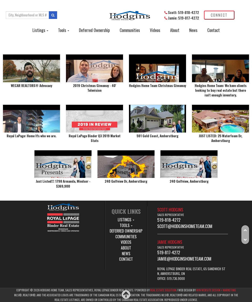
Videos (155, 30)
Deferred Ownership (94, 30)
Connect (219, 15)
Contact (213, 30)
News (193, 30)
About (174, 30)
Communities (130, 30)
